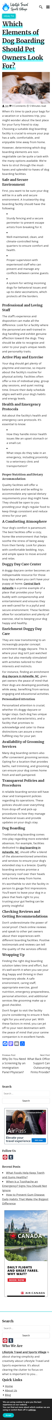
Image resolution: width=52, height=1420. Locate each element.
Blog (8, 1395)
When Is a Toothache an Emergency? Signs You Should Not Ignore (24, 1186)
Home (9, 1386)
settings (32, 1410)
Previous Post (8, 1055)
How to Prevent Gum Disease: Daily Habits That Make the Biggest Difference (25, 1199)
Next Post (45, 1055)
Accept (8, 1415)
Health (9, 16)
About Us (11, 1390)
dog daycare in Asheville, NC (20, 676)
